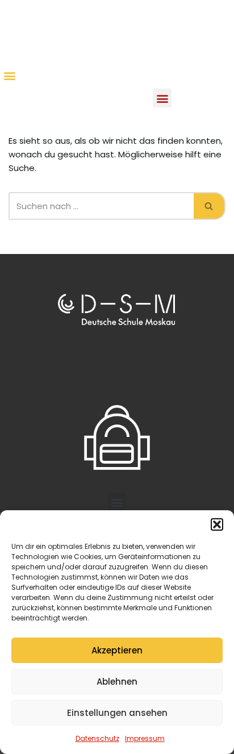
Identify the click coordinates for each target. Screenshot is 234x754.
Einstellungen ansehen (117, 713)
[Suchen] (209, 206)
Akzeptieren (117, 650)
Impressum (145, 738)
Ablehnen (117, 682)
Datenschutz (97, 738)
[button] (217, 524)
